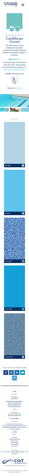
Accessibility (11, 472)
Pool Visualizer (14, 418)
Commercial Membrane (14, 403)
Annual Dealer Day (14, 439)
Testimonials (14, 444)
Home (14, 391)
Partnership (14, 441)
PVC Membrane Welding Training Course (14, 427)
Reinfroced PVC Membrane (14, 401)
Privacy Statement (23, 470)
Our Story (14, 437)
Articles (14, 432)
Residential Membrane (14, 405)
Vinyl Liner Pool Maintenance (14, 424)
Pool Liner (15, 397)
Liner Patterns (14, 399)
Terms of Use (16, 470)
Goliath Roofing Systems (18, 452)
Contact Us (14, 446)
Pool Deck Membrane (14, 406)
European (18, 88)
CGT (2, 452)
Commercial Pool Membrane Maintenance (14, 426)
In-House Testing (14, 429)
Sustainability (14, 442)
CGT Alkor (7, 452)
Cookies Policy (17, 472)
